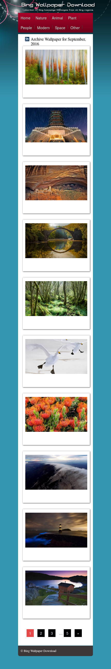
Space (60, 27)
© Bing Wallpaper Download (38, 651)
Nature (41, 17)
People (26, 27)
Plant (72, 17)
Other (75, 27)
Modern (43, 27)
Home (25, 17)
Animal (57, 17)
